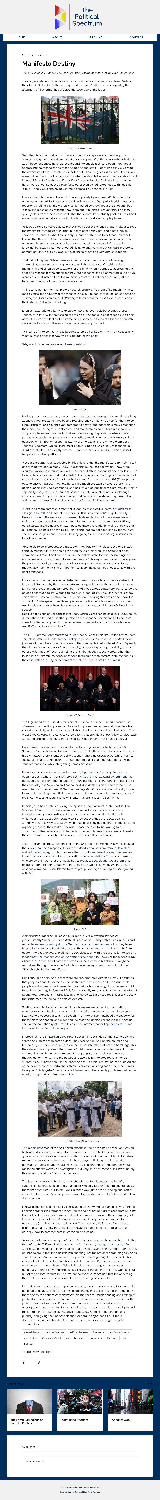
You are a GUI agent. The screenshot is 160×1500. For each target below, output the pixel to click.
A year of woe (121, 1419)
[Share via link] (39, 1362)
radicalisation (30, 1337)
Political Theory (31, 1351)
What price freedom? (75, 1419)
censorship (96, 1337)
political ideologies (79, 1331)
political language (55, 1331)
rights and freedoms (120, 1331)
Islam (123, 1337)
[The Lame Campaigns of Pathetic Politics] (29, 1401)
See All (149, 1383)
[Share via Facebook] (23, 1362)
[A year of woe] (130, 1401)
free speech (99, 1331)
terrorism (111, 1337)
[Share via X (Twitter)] (31, 1362)
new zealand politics (76, 1337)
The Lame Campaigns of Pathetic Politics (26, 1421)
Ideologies (46, 1351)
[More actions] (136, 55)
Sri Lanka (28, 1344)
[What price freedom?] (80, 1401)
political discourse (33, 1331)
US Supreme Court (51, 1337)
